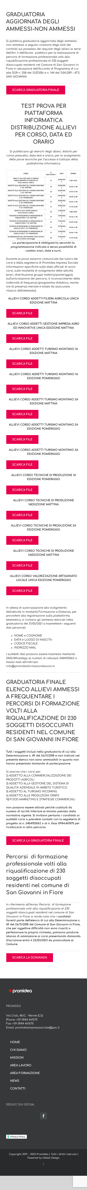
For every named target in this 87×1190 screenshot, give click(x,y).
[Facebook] (43, 1115)
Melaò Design (51, 1157)
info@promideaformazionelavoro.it (30, 666)
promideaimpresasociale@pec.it (37, 1027)
